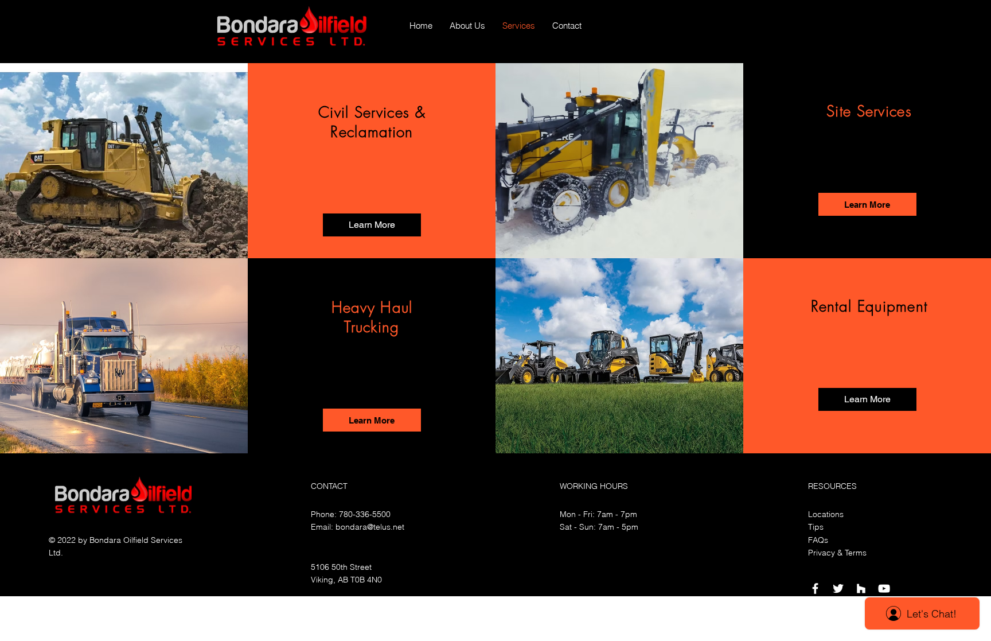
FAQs (818, 540)
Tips (816, 527)
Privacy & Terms (837, 552)
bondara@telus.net (369, 527)
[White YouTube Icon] (884, 588)
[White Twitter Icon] (838, 588)
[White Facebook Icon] (815, 588)
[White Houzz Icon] (861, 588)
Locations (826, 514)
